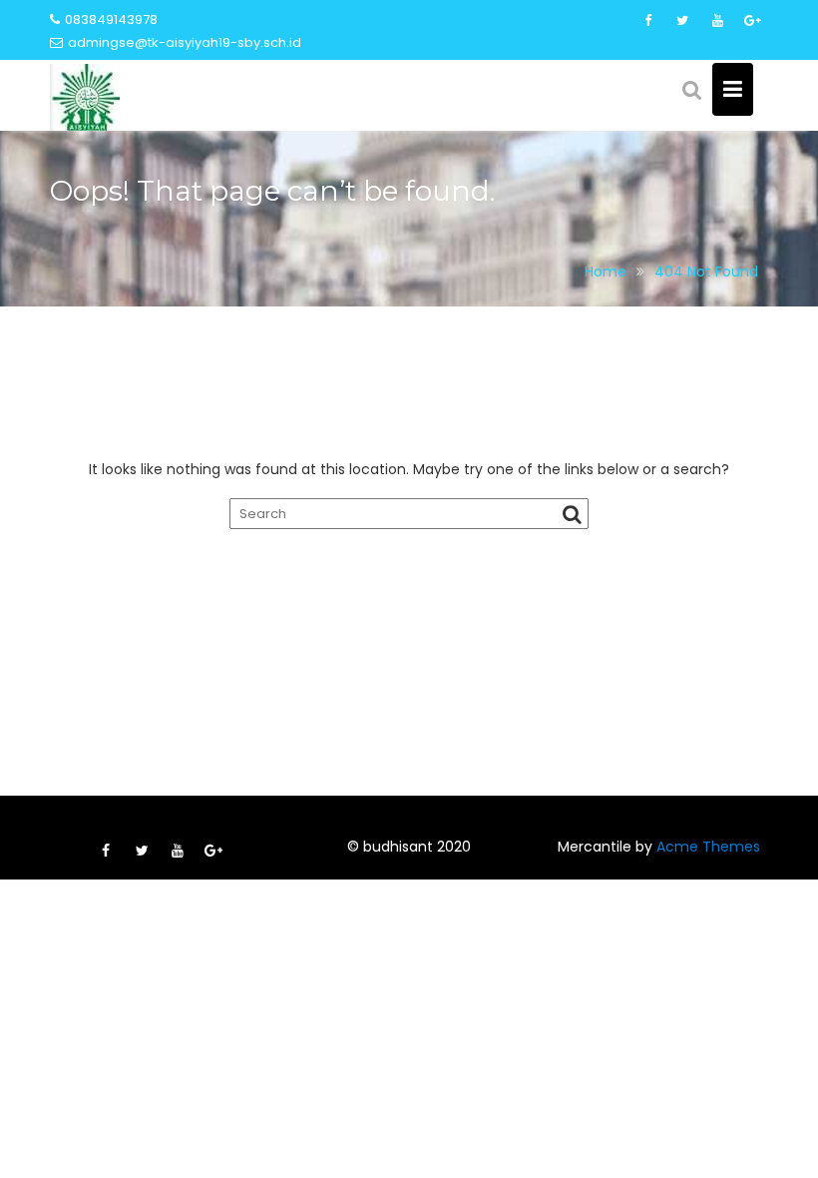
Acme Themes (708, 847)
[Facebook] (647, 21)
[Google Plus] (752, 21)
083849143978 (111, 19)
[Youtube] (717, 21)
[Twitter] (682, 21)
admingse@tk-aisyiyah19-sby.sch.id (184, 42)
